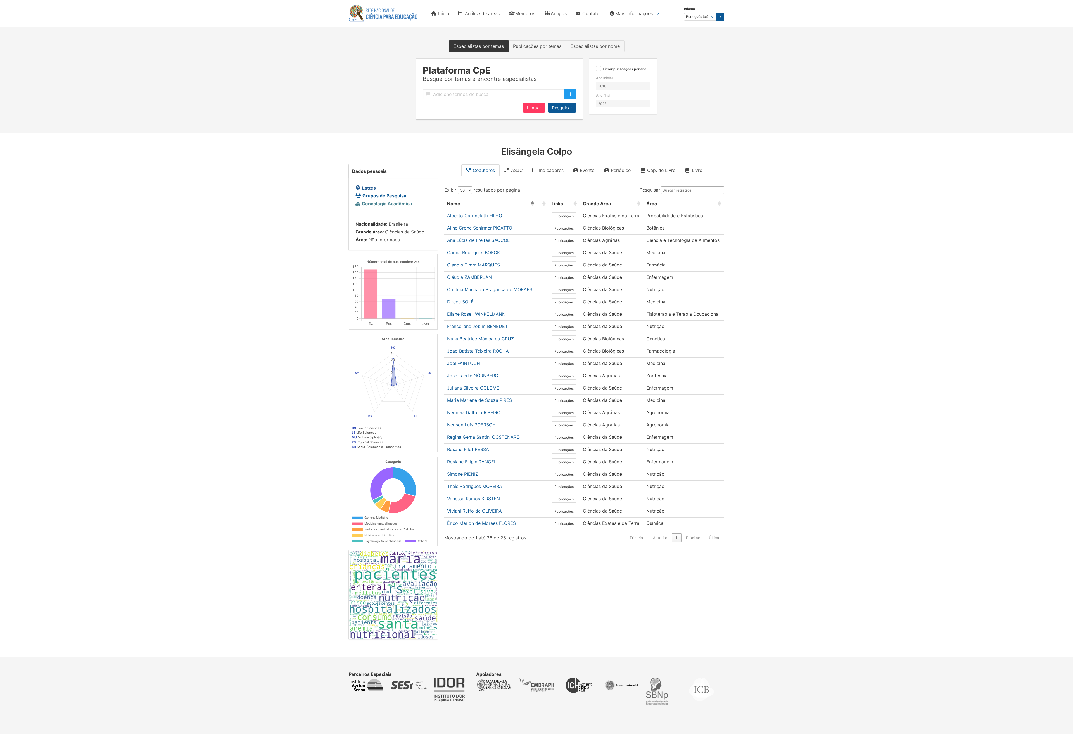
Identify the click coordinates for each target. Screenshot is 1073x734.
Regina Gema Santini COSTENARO (483, 437)
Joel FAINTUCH (463, 363)
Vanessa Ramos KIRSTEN (473, 498)
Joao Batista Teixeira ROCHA (478, 351)
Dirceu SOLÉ (460, 302)
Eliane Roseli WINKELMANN (476, 314)
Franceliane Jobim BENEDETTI (479, 326)
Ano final (603, 95)
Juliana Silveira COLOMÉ (473, 388)
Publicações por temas (537, 46)
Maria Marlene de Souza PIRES (479, 400)
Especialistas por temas (479, 46)
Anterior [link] (660, 537)
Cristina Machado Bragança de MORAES (489, 289)
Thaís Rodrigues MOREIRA (474, 486)
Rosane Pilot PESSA (468, 449)
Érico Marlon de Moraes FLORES (481, 523)
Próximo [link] (693, 537)
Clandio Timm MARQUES (473, 265)
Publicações (564, 216)
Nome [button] (453, 203)
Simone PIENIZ (462, 474)
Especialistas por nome (595, 46)
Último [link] (714, 537)
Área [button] (651, 203)
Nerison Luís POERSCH (471, 425)
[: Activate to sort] (543, 203)
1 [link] (676, 537)
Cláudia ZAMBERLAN (469, 277)
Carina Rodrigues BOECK (473, 252)
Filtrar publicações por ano (624, 69)
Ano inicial (604, 78)
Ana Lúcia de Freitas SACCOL (478, 240)
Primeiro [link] (637, 537)
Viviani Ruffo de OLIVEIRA (474, 511)
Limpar (534, 107)
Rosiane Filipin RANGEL (472, 461)
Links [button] (557, 203)
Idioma (689, 9)
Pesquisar (562, 107)
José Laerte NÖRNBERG (472, 375)
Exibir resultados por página (482, 190)
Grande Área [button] (597, 203)
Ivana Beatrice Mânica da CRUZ (480, 338)
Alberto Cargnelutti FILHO (474, 215)
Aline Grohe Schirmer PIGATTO (479, 228)
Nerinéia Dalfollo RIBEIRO (473, 412)
